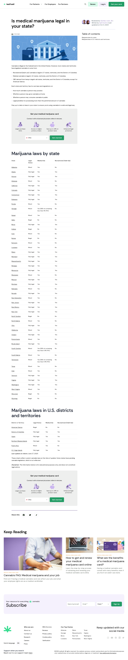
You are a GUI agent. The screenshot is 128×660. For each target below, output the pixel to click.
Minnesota (15, 270)
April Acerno (103, 23)
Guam (13, 436)
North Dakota (16, 321)
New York (14, 312)
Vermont (14, 375)
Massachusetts (16, 261)
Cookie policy (47, 637)
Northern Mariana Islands (19, 441)
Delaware (14, 199)
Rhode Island (15, 344)
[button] (36, 515)
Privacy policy (47, 634)
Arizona (14, 176)
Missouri (14, 279)
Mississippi (15, 275)
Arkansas (14, 181)
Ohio (13, 325)
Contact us (28, 634)
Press (26, 644)
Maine (13, 252)
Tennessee (15, 360)
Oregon (14, 335)
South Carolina (16, 348)
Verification (46, 640)
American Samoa (17, 427)
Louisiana (14, 247)
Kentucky (14, 243)
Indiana (14, 229)
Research (27, 637)
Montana (14, 284)
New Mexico (15, 307)
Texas (13, 366)
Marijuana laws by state (89, 37)
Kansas (14, 238)
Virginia (14, 380)
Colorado (14, 190)
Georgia (14, 208)
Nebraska (14, 289)
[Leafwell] (9, 4)
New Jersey (15, 302)
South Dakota (16, 355)
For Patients (35, 4)
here (30, 653)
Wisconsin (15, 394)
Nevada (14, 293)
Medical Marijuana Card (11, 572)
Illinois (13, 224)
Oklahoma (15, 330)
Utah (13, 371)
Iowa (13, 234)
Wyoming (14, 398)
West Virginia (16, 389)
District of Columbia (18, 432)
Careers (26, 640)
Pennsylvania (16, 339)
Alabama (14, 167)
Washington (15, 385)
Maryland (14, 256)
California (14, 185)
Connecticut (15, 195)
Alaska (14, 172)
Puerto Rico (15, 446)
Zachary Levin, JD (106, 21)
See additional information (108, 653)
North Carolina (16, 316)
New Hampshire (16, 298)
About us (27, 630)
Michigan (14, 266)
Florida (14, 204)
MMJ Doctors (47, 627)
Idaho (13, 220)
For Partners (63, 4)
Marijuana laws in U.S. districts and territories (96, 39)
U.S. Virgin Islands (17, 450)
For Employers (50, 4)
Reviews (45, 630)
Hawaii (13, 215)
